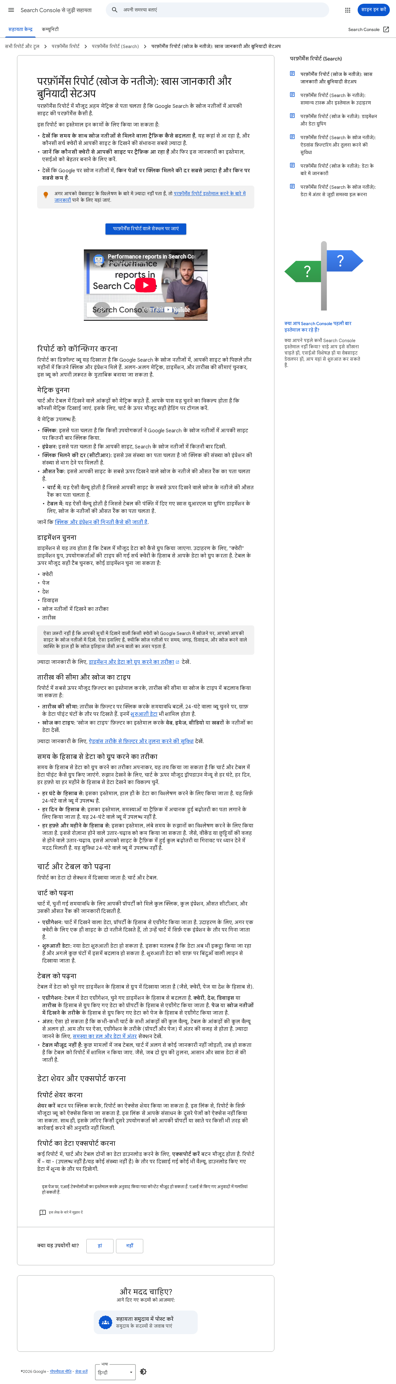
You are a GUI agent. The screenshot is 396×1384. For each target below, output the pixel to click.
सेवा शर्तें (81, 1371)
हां (100, 1246)
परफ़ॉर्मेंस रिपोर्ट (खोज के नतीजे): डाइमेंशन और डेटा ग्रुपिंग (338, 120)
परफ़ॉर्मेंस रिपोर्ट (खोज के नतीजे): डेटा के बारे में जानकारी (337, 169)
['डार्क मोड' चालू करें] (143, 1371)
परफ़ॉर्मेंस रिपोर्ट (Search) (316, 59)
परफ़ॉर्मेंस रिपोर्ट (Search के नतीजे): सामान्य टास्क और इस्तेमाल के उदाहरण (335, 99)
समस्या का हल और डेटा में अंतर (105, 1037)
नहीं (129, 1246)
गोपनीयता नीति (60, 1371)
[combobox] (226, 10)
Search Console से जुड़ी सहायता (56, 10)
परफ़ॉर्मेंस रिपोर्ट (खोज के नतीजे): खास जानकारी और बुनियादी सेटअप (336, 78)
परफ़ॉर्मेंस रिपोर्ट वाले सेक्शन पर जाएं (146, 228)
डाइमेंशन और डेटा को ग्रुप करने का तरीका (131, 662)
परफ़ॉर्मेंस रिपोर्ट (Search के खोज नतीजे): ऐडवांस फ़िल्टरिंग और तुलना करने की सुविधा (338, 145)
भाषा (104, 1364)
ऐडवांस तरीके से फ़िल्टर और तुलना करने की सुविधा (141, 741)
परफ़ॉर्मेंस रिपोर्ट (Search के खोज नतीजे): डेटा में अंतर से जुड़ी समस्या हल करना (338, 190)
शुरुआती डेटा (144, 714)
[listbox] (115, 1372)
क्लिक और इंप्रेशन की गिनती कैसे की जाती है (101, 522)
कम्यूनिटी (50, 29)
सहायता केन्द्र (20, 29)
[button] (11, 9)
